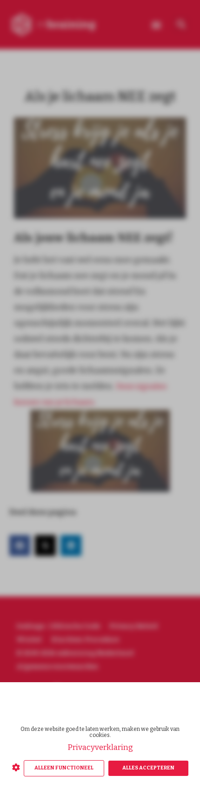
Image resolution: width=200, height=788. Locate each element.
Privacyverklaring (100, 747)
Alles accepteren (148, 768)
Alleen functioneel (63, 768)
